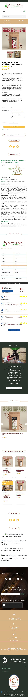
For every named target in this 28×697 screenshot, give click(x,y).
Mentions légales (6, 695)
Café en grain (14, 377)
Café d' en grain (14, 369)
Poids (3, 107)
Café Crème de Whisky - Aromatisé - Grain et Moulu (7, 470)
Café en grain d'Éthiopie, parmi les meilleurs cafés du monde (14, 559)
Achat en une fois (16, 110)
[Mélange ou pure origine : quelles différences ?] (14, 540)
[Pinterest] (17, 146)
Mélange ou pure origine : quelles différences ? (10, 543)
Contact (5, 666)
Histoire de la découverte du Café (11, 536)
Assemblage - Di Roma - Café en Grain (20, 470)
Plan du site (13, 695)
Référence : (3, 248)
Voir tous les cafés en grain (14, 388)
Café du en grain (14, 370)
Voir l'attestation (7, 291)
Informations (6, 668)
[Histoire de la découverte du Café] (14, 534)
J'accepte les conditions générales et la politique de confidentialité (15, 601)
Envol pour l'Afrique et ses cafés (10, 550)
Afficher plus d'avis (14, 329)
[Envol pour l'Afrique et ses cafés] (14, 548)
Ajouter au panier (14, 126)
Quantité (4, 122)
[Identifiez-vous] (21, 11)
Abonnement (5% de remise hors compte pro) (17, 115)
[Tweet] (14, 146)
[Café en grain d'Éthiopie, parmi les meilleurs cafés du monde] (14, 556)
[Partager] (10, 146)
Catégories (5, 671)
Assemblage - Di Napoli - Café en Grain (20, 494)
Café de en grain (14, 372)
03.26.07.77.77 (14, 628)
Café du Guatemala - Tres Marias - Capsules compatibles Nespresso (6, 495)
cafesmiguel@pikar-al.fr (14, 629)
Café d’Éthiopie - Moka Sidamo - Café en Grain (12, 434)
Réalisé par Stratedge (21, 695)
